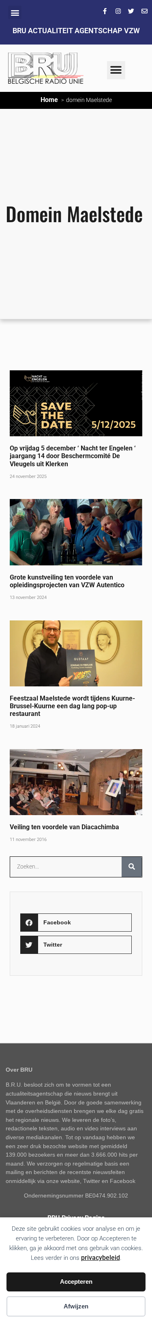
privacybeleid (100, 1257)
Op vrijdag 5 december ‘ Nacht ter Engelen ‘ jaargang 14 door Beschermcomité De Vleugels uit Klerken (73, 455)
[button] (14, 12)
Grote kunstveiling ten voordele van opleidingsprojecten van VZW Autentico (67, 581)
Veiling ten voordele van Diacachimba (64, 827)
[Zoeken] (132, 867)
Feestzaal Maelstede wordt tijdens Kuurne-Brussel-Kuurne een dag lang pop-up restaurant (72, 706)
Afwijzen (76, 1306)
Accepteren (76, 1281)
